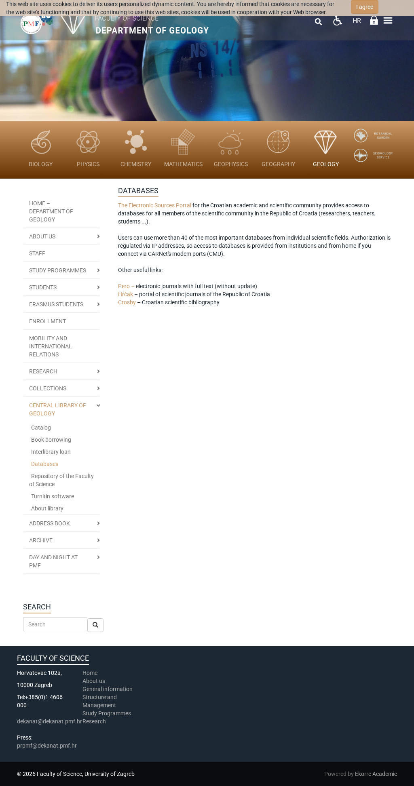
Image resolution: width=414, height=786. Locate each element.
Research (94, 721)
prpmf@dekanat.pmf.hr (47, 745)
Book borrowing (51, 439)
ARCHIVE (41, 540)
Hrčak (126, 294)
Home (89, 673)
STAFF (37, 253)
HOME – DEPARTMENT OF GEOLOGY (51, 211)
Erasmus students (56, 304)
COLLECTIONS (47, 388)
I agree (364, 7)
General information (107, 689)
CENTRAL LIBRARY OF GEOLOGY (57, 409)
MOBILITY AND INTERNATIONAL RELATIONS (50, 346)
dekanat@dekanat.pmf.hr (49, 721)
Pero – (126, 286)
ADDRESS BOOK (49, 523)
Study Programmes (106, 713)
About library (47, 508)
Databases (44, 464)
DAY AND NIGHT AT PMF (53, 561)
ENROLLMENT (47, 321)
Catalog (41, 427)
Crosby (127, 302)
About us (42, 236)
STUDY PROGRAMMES (57, 270)
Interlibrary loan (51, 452)
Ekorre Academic (376, 774)
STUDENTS (43, 287)
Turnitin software (52, 496)
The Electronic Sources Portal (154, 205)
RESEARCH (43, 371)
